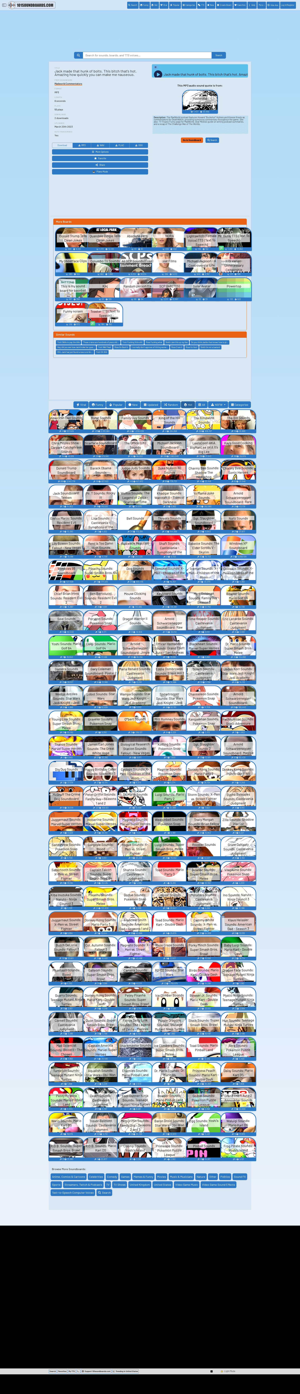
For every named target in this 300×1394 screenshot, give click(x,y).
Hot (156, 5)
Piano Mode (102, 171)
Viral (165, 5)
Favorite (102, 158)
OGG (140, 145)
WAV (102, 145)
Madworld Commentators (68, 83)
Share (102, 165)
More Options (102, 151)
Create (225, 5)
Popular (176, 5)
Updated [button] (153, 404)
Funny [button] (99, 404)
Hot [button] (190, 404)
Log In (288, 5)
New (212, 5)
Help (253, 5)
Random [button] (173, 404)
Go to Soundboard (192, 140)
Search (134, 5)
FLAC (121, 145)
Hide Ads (274, 5)
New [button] (135, 404)
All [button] (203, 404)
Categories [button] (241, 404)
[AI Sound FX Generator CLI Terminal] (78, 1371)
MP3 (83, 145)
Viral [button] (83, 404)
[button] (211, 1371)
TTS (202, 5)
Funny (145, 5)
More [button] (261, 5)
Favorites (241, 5)
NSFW (219, 404)
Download (62, 145)
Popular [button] (117, 404)
